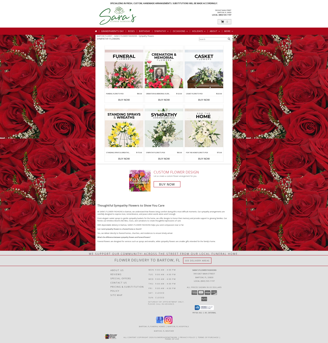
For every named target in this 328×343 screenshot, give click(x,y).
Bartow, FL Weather (164, 331)
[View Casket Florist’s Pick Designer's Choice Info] (204, 69)
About (213, 31)
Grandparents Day (112, 31)
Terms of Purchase (208, 337)
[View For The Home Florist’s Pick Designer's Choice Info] (204, 128)
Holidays (197, 31)
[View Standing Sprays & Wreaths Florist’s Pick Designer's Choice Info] (124, 128)
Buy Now (124, 99)
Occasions (179, 31)
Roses (131, 31)
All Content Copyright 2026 (139, 337)
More (227, 31)
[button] (224, 21)
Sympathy (160, 31)
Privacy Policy (188, 337)
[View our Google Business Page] (160, 323)
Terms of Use (172, 339)
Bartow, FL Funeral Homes (152, 326)
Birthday (144, 31)
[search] (229, 39)
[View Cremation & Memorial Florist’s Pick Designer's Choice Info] (164, 69)
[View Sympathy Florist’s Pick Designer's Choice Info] (164, 128)
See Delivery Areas (197, 260)
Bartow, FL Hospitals (178, 326)
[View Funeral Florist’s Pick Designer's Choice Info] (124, 69)
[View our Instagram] (168, 323)
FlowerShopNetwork (165, 337)
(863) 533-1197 (225, 15)
